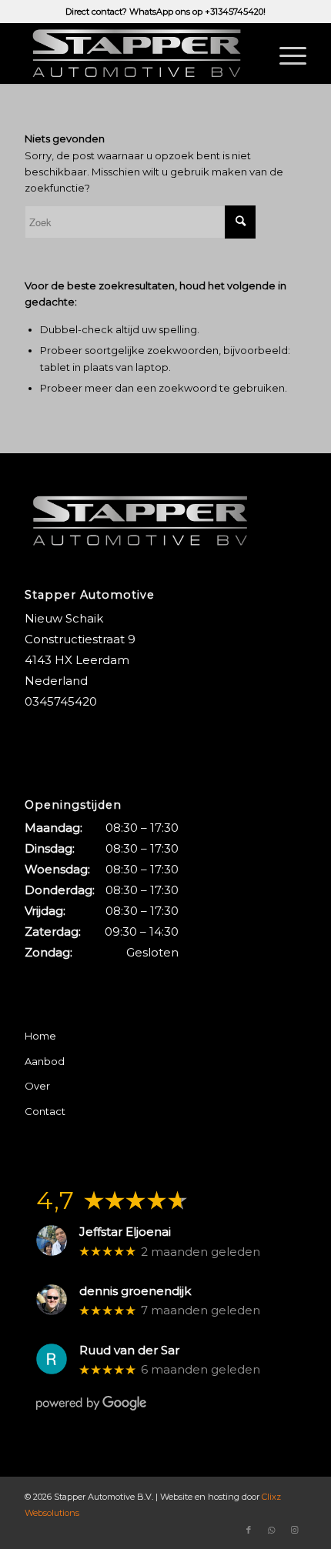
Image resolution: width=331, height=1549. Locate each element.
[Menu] (285, 53)
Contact (45, 1111)
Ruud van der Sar (129, 1350)
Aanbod (45, 1061)
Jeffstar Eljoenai (125, 1232)
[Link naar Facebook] (248, 1529)
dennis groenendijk (135, 1291)
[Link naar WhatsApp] (271, 1529)
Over (37, 1086)
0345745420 (61, 701)
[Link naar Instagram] (294, 1529)
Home (40, 1036)
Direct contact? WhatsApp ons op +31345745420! (165, 11)
